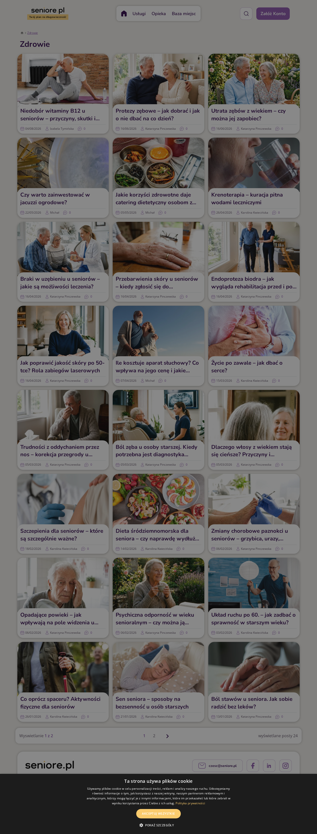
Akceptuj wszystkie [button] (158, 813)
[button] (158, 825)
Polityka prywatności (190, 803)
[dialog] (158, 804)
